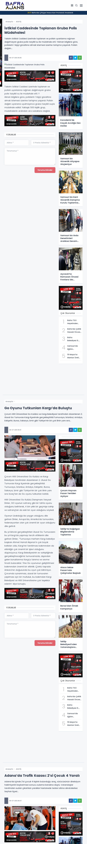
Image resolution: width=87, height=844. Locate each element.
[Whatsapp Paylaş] (80, 58)
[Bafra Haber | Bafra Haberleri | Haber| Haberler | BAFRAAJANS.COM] (15, 5)
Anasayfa (9, 21)
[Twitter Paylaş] (75, 58)
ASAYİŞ (18, 21)
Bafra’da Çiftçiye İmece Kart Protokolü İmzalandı (50, 13)
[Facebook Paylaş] (71, 58)
